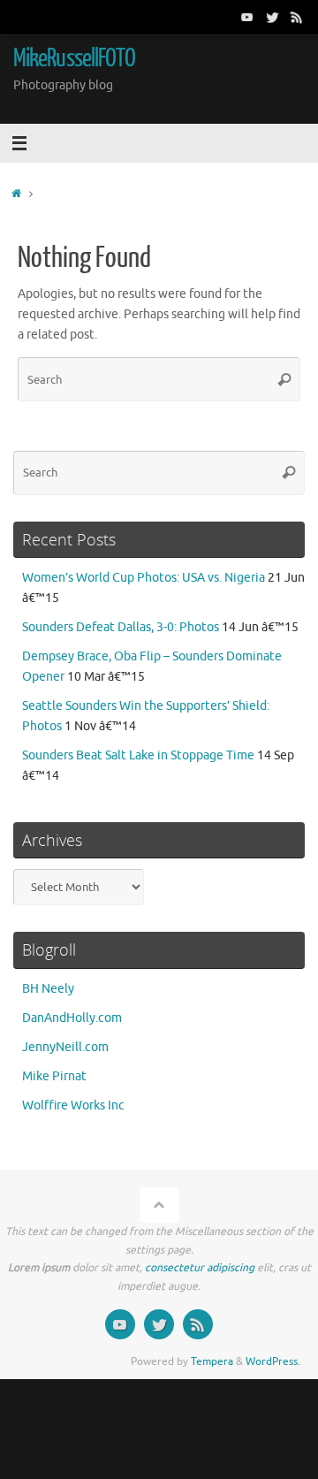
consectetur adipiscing (199, 1268)
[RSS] (296, 16)
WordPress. (273, 1361)
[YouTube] (247, 16)
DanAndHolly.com (72, 1017)
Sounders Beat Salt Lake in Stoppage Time (138, 755)
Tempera (212, 1361)
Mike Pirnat (54, 1076)
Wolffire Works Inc (73, 1105)
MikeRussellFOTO (74, 58)
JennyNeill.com (65, 1047)
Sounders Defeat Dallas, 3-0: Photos (120, 627)
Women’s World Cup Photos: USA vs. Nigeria (143, 577)
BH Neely (48, 988)
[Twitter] (272, 16)
